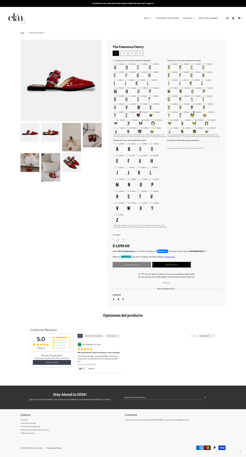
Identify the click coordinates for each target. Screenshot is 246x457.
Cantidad (116, 235)
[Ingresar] (233, 18)
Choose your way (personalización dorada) (184, 60)
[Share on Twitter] (118, 299)
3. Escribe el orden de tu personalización (183, 140)
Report (92, 368)
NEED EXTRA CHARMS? (208, 18)
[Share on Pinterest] (123, 299)
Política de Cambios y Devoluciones (34, 430)
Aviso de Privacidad (28, 423)
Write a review (51, 362)
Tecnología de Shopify (54, 448)
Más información (166, 289)
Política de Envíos (27, 433)
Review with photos (93, 336)
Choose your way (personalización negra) (129, 140)
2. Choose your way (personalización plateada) (131, 60)
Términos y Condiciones (30, 426)
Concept (23, 420)
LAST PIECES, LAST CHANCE (167, 18)
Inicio (22, 33)
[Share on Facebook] (114, 299)
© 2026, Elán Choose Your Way (31, 448)
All (80, 336)
